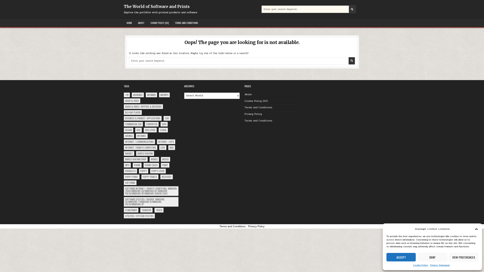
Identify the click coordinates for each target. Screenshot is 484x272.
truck (159, 210)
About (141, 23)
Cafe (167, 118)
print (165, 165)
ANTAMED (151, 95)
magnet (129, 153)
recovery (166, 177)
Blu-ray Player (132, 112)
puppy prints (150, 177)
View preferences (463, 257)
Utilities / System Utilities (139, 216)
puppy (143, 171)
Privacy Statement (440, 265)
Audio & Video (132, 101)
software (130, 183)
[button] (476, 228)
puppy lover (157, 171)
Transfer (146, 210)
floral (163, 130)
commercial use (133, 124)
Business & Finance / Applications (142, 118)
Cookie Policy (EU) (159, 23)
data (164, 124)
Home (129, 23)
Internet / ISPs (166, 142)
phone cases (151, 165)
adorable (138, 95)
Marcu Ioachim (145, 153)
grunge (129, 136)
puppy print (131, 177)
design (128, 130)
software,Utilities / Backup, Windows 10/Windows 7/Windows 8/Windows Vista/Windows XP (144, 201)
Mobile (154, 159)
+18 (127, 95)
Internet (141, 136)
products (130, 171)
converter (151, 124)
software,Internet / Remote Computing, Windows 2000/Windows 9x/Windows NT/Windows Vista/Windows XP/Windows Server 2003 (151, 191)
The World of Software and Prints (157, 6)
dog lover (150, 130)
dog (138, 130)
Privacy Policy (253, 114)
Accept (401, 257)
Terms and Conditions (186, 23)
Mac (172, 147)
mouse (165, 159)
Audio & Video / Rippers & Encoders (143, 106)
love (163, 147)
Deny (432, 257)
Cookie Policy (420, 265)
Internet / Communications (139, 142)
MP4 (127, 165)
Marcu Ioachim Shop (135, 159)
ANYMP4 (164, 95)
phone (137, 165)
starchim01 (131, 210)
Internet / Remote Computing (140, 147)
